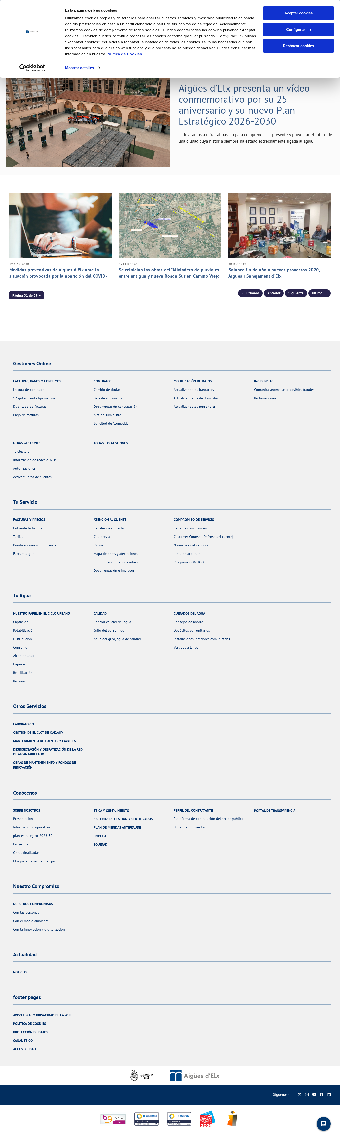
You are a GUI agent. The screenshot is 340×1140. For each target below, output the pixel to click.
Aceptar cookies (298, 13)
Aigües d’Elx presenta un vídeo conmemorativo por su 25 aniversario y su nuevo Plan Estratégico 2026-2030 (244, 104)
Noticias (20, 972)
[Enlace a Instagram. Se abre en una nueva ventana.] (307, 1094)
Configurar (295, 29)
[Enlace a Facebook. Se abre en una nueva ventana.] (321, 1094)
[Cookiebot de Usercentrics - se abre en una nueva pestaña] (32, 68)
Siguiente (296, 293)
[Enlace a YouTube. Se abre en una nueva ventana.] (314, 1094)
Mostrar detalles (79, 68)
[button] (26, 295)
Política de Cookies (124, 54)
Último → (319, 293)
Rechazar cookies (298, 46)
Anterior (273, 293)
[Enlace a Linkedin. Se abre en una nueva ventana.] (329, 1094)
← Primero (250, 293)
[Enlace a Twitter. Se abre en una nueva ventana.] (300, 1094)
